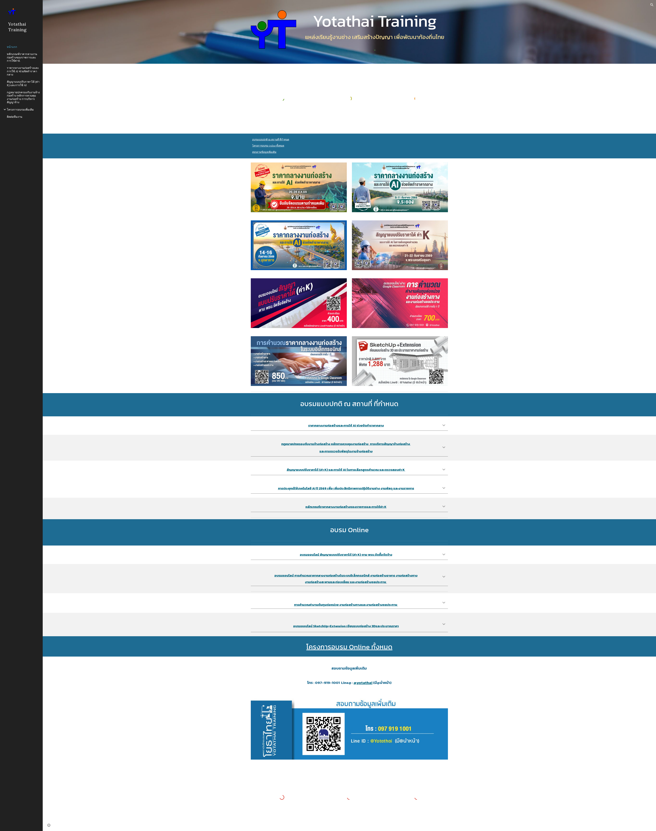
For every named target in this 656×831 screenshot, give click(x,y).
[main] (374, 20)
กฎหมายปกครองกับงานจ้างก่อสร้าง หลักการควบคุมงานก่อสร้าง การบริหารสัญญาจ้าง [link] (23, 97)
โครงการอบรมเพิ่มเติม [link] (20, 109)
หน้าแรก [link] (12, 47)
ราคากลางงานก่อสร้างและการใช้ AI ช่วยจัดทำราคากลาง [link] (23, 71)
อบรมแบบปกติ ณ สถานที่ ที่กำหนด (270, 139)
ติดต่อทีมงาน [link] (14, 116)
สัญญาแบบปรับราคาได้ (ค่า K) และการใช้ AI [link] (23, 83)
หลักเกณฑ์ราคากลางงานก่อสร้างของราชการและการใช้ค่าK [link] (22, 57)
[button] (652, 5)
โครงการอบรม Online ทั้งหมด (268, 145)
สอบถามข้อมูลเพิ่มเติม (264, 152)
